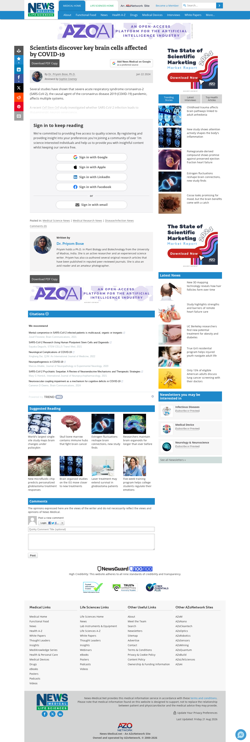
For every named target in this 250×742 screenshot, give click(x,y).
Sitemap (133, 635)
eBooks (33, 669)
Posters (33, 673)
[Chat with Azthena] (240, 734)
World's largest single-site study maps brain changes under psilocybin (41, 442)
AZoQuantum (184, 650)
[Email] (19, 116)
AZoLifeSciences (185, 659)
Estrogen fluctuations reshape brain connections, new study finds (106, 442)
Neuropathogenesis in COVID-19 (46, 361)
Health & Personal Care (43, 654)
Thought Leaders (39, 640)
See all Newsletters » (173, 460)
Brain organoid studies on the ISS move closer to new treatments (74, 482)
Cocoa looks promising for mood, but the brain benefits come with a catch (204, 199)
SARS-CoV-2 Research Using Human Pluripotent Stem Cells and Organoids (69, 342)
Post (33, 555)
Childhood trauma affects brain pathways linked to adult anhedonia (202, 111)
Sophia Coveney (68, 79)
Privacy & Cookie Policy (141, 654)
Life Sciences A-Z (90, 631)
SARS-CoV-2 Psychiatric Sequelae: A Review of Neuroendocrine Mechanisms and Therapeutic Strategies (84, 371)
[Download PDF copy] (19, 50)
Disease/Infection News (119, 220)
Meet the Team (137, 621)
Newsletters (135, 631)
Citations (37, 314)
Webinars (86, 650)
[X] (19, 88)
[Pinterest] (19, 106)
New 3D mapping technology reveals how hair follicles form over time (204, 286)
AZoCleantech (184, 626)
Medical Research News (87, 220)
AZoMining (182, 645)
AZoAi (179, 664)
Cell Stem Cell (50, 107)
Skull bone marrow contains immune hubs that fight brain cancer (74, 440)
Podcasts (34, 678)
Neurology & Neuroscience (192, 442)
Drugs (33, 664)
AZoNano (181, 621)
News (32, 626)
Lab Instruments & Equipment (98, 626)
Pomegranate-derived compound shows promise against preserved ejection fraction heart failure (203, 157)
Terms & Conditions (140, 650)
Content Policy (136, 659)
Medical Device (184, 424)
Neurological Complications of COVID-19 (50, 352)
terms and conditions (204, 698)
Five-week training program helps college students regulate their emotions (137, 484)
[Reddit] (19, 97)
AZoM (179, 616)
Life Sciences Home (102, 5)
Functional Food (39, 621)
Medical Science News (56, 220)
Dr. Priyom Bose (70, 243)
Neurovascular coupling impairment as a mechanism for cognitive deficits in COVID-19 (74, 381)
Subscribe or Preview (187, 410)
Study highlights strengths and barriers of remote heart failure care (203, 308)
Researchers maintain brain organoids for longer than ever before (137, 440)
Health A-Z (35, 631)
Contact (132, 645)
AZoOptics (182, 631)
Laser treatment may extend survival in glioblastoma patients (105, 482)
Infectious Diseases (187, 407)
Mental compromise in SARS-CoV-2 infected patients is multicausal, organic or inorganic (75, 332)
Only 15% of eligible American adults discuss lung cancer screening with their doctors (203, 376)
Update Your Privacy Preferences (197, 713)
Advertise (133, 640)
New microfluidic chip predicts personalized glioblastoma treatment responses (42, 484)
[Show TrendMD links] (152, 396)
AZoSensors (183, 640)
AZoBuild (181, 654)
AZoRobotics (183, 635)
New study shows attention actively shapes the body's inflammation (203, 133)
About (131, 616)
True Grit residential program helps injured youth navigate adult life (202, 352)
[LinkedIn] (19, 69)
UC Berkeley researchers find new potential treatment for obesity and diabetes (202, 332)
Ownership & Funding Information (149, 664)
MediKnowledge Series (43, 650)
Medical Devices (39, 659)
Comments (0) (38, 226)
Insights (34, 645)
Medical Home (72, 5)
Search (132, 626)
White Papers (37, 635)
